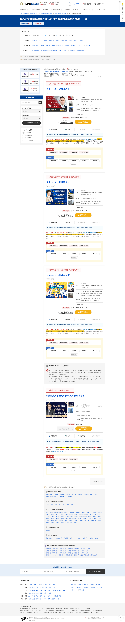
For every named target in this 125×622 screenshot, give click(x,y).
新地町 (63, 518)
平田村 (53, 516)
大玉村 (89, 518)
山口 (45, 596)
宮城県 (48, 279)
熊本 (41, 598)
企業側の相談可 (80, 50)
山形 (68, 504)
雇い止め (60, 45)
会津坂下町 (93, 520)
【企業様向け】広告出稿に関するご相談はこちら (54, 612)
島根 (33, 596)
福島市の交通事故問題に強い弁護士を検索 (79, 548)
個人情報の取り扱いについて (62, 610)
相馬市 (53, 514)
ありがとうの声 (101, 9)
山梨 (45, 590)
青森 (52, 504)
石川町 (97, 514)
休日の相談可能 (45, 50)
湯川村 (99, 520)
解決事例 (45, 9)
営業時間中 (72, 50)
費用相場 (67, 9)
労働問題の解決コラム (85, 610)
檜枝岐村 (53, 520)
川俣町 (84, 518)
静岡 (37, 590)
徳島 (49, 596)
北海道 (48, 504)
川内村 (93, 516)
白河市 (75, 40)
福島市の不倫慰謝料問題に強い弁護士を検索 (85, 555)
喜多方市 (100, 512)
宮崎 (49, 598)
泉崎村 (76, 520)
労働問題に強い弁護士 (34, 13)
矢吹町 (73, 514)
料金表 (68, 129)
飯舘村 (68, 514)
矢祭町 (83, 514)
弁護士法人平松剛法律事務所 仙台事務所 (65, 395)
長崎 (37, 598)
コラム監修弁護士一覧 (97, 610)
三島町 (53, 522)
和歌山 (49, 593)
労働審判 (73, 45)
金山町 (58, 522)
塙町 (87, 514)
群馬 (50, 587)
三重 (41, 590)
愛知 (29, 590)
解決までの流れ (36, 9)
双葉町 (48, 518)
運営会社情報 (59, 608)
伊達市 (70, 40)
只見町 (59, 520)
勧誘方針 (22, 612)
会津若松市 (51, 40)
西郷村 (75, 522)
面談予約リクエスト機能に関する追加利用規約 (78, 612)
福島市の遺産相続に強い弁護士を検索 (55, 550)
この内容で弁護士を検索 (32, 122)
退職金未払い (63, 496)
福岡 (29, 598)
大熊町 (98, 516)
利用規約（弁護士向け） (76, 608)
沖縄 (57, 598)
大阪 (29, 593)
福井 (64, 590)
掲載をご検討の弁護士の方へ (26, 610)
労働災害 (67, 45)
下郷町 (48, 520)
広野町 (78, 516)
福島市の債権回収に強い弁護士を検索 (55, 553)
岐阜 (33, 590)
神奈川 (34, 587)
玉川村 (48, 516)
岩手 (56, 504)
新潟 (49, 590)
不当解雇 (42, 45)
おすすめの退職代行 (95, 612)
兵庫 (33, 593)
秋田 (64, 504)
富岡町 (88, 516)
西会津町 (68, 518)
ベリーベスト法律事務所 (58, 89)
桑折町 (74, 518)
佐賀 (33, 598)
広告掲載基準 (29, 612)
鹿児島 (53, 598)
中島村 (63, 514)
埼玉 (38, 587)
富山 (56, 590)
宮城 (60, 504)
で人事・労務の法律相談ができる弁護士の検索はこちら (37, 59)
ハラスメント (80, 45)
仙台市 (52, 279)
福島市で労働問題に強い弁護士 (61, 13)
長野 (52, 590)
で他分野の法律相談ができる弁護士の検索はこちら (36, 56)
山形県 (48, 186)
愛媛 (56, 596)
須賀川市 (58, 40)
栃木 (54, 587)
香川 (52, 596)
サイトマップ (87, 608)
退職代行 (87, 45)
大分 (45, 598)
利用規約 (46, 71)
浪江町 (53, 518)
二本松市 (81, 40)
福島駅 (48, 530)
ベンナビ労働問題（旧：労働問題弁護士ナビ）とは (31, 608)
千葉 (42, 587)
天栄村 (99, 518)
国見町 (79, 518)
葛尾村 (58, 518)
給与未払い (55, 496)
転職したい (76, 9)
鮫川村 (92, 514)
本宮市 (58, 514)
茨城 (46, 587)
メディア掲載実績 (39, 610)
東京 (29, 587)
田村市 (48, 514)
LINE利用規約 (64, 71)
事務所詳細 (54, 129)
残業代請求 (35, 45)
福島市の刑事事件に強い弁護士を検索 (78, 550)
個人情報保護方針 (54, 71)
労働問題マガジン (50, 608)
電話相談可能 (53, 50)
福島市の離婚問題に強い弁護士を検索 (55, 548)
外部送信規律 (37, 612)
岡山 (37, 596)
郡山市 (40, 40)
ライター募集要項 (50, 610)
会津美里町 (69, 522)
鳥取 (29, 596)
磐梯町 (81, 520)
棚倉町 (78, 514)
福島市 (45, 40)
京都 (37, 593)
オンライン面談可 (63, 50)
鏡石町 (94, 518)
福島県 (48, 93)
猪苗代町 (87, 520)
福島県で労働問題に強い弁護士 (46, 13)
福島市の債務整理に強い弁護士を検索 (78, 553)
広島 (41, 596)
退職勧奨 (70, 496)
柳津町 (48, 522)
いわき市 (34, 40)
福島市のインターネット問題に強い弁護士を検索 (58, 555)
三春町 (68, 516)
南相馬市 (64, 40)
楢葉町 (83, 516)
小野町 (73, 516)
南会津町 (64, 520)
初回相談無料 (35, 50)
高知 (60, 596)
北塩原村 (71, 520)
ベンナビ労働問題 (24, 13)
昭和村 (63, 522)
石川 (60, 590)
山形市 (52, 186)
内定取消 (54, 45)
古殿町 (63, 516)
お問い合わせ (74, 610)
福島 (72, 504)
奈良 (45, 593)
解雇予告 (48, 45)
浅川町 (58, 516)
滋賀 (41, 593)
